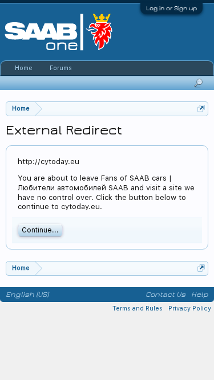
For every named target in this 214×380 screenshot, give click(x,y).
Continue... (40, 230)
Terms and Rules (137, 308)
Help (199, 295)
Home (24, 68)
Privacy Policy (189, 308)
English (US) (27, 295)
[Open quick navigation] (201, 108)
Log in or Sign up (171, 8)
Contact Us (165, 295)
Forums (61, 68)
